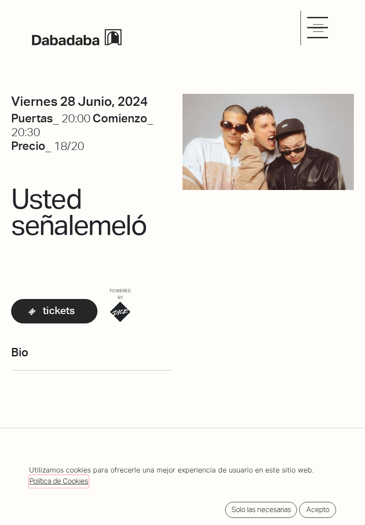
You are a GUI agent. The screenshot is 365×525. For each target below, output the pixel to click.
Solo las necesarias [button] (261, 509)
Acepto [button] (317, 509)
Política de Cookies (58, 481)
